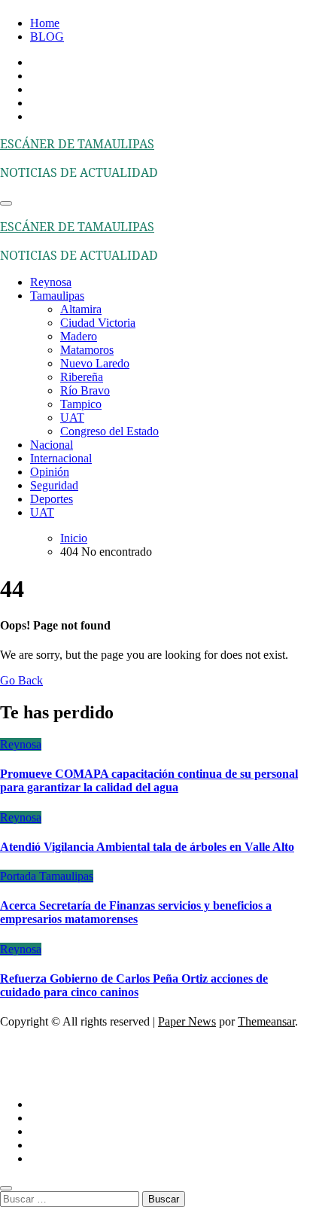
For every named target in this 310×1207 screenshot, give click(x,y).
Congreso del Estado (109, 431)
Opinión (49, 471)
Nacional (51, 444)
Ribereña (81, 376)
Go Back (21, 680)
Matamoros (87, 349)
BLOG (47, 36)
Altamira (81, 309)
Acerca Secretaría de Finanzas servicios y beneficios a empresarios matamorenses (136, 912)
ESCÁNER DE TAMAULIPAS (77, 144)
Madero (78, 336)
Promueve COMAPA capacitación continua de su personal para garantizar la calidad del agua (149, 780)
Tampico (81, 404)
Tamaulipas (57, 295)
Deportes (51, 498)
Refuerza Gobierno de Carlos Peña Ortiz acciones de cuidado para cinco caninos (134, 985)
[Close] (6, 1188)
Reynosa (50, 282)
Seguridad (54, 485)
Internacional (61, 458)
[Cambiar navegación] (6, 203)
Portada (19, 876)
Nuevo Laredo (94, 363)
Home (44, 23)
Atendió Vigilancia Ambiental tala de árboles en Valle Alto (147, 846)
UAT (72, 417)
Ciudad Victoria (97, 322)
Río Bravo (85, 390)
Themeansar (266, 1021)
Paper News (187, 1021)
